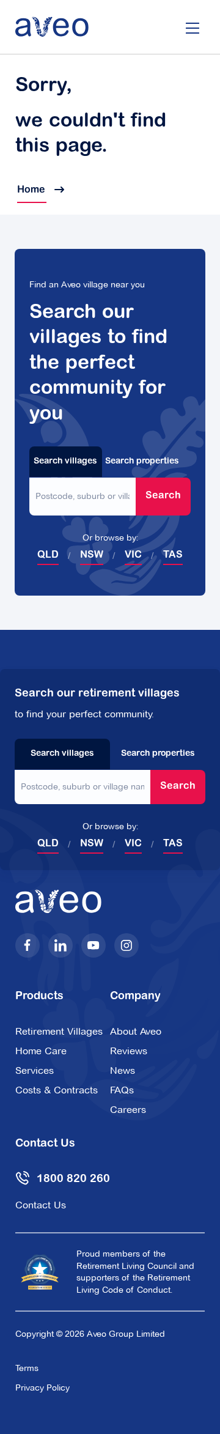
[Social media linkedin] (60, 945)
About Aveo (135, 1031)
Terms (26, 1367)
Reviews (128, 1051)
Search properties (142, 461)
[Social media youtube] (93, 945)
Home (31, 190)
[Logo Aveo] (52, 27)
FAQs (122, 1090)
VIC (133, 555)
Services (34, 1070)
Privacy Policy (42, 1387)
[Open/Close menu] (192, 27)
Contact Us (40, 1205)
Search (163, 496)
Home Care (41, 1051)
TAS (173, 555)
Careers (128, 1109)
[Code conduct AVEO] (39, 1272)
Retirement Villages (59, 1031)
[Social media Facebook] (27, 945)
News (122, 1070)
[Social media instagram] (126, 945)
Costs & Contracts (56, 1090)
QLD (48, 555)
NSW (91, 555)
